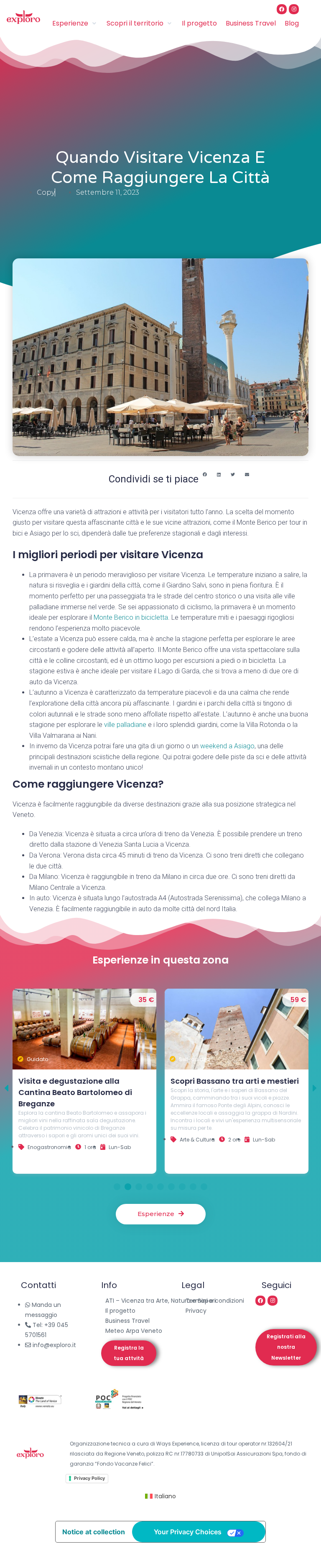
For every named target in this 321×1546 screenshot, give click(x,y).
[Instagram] (294, 9)
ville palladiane (125, 725)
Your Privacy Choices (188, 1532)
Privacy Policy (89, 1478)
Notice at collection (93, 1532)
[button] (205, 475)
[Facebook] (282, 9)
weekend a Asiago (227, 746)
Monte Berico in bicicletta (131, 617)
